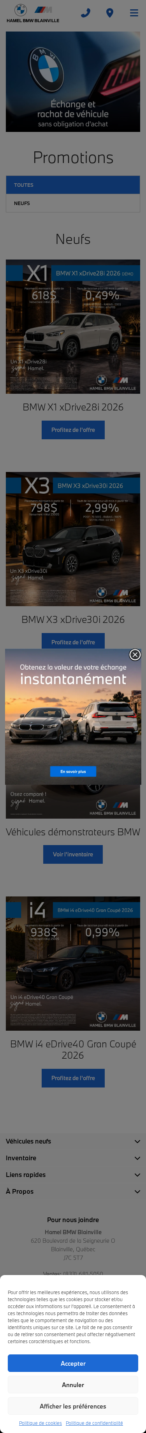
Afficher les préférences (73, 1406)
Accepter (73, 1363)
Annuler (73, 1385)
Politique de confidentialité (94, 1423)
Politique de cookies (40, 1423)
